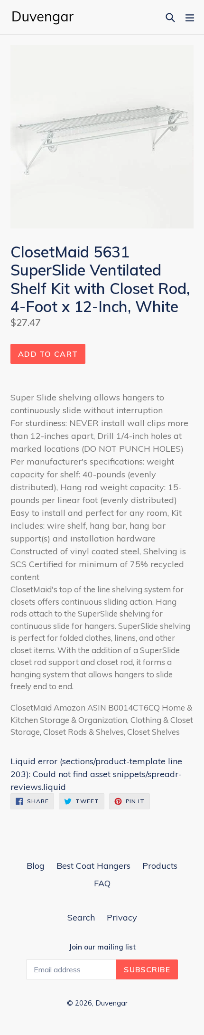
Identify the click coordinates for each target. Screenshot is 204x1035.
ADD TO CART (48, 354)
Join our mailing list (102, 947)
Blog (36, 865)
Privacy (122, 917)
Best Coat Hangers (93, 865)
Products (159, 865)
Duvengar (111, 1002)
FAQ (102, 883)
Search (81, 917)
